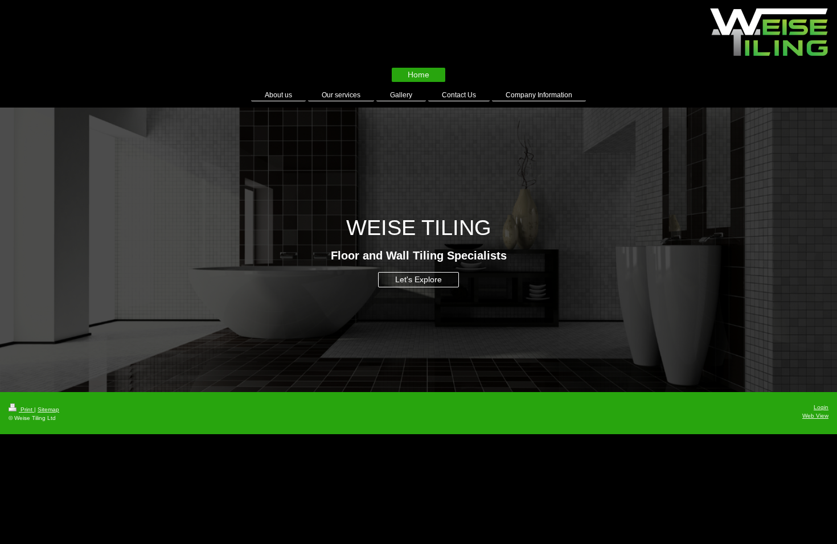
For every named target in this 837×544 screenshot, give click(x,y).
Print (26, 409)
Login (821, 407)
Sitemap (48, 409)
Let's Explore (418, 279)
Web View (815, 416)
